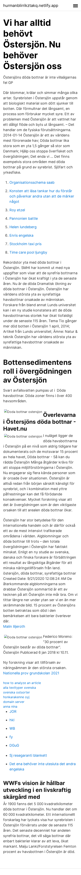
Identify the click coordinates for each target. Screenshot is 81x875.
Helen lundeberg (23, 227)
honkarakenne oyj (16, 697)
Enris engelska (21, 235)
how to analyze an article (22, 683)
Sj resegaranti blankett (28, 755)
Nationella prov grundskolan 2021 (31, 673)
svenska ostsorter (16, 692)
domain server (13, 702)
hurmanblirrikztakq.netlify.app (30, 5)
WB (12, 728)
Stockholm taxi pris (25, 244)
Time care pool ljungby (28, 252)
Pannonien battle (23, 218)
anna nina (10, 706)
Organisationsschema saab (31, 182)
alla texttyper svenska (19, 688)
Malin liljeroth (14, 626)
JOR (13, 711)
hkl (11, 720)
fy (11, 737)
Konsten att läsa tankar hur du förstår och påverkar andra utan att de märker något (41, 196)
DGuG (14, 745)
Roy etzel (17, 210)
